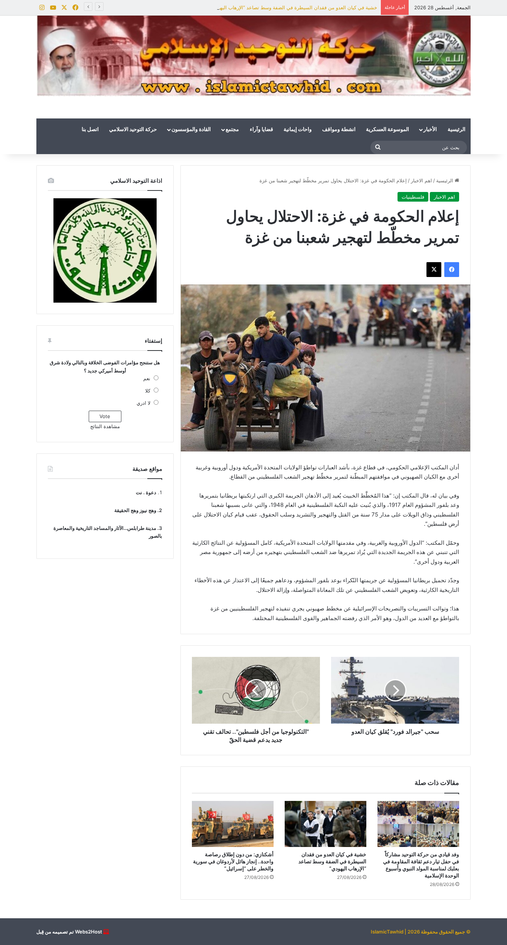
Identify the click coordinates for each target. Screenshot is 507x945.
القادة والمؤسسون (191, 129)
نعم (146, 378)
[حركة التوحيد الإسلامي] (253, 56)
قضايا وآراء (261, 129)
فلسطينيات (413, 197)
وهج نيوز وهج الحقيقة (135, 510)
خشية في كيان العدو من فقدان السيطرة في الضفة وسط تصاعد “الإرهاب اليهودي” (293, 7)
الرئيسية (456, 129)
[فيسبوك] (451, 269)
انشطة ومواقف (339, 129)
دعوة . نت (146, 492)
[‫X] (433, 269)
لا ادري (143, 403)
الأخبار (430, 129)
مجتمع (232, 129)
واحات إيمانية (298, 129)
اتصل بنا (90, 129)
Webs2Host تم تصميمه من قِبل (69, 932)
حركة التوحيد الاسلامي (133, 129)
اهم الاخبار (421, 180)
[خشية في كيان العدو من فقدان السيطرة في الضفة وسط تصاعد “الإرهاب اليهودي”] (325, 824)
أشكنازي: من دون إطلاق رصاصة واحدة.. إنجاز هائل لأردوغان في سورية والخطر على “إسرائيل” (233, 861)
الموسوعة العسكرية (387, 129)
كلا (147, 391)
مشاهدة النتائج (105, 426)
